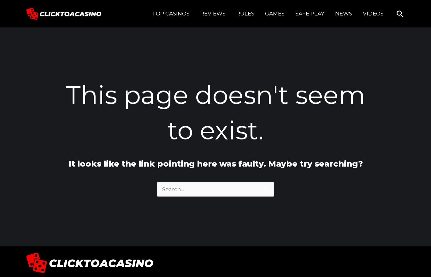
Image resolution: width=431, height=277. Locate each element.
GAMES (275, 13)
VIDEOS (373, 13)
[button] (400, 14)
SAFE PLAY (309, 13)
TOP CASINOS (171, 13)
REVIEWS (213, 13)
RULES (245, 13)
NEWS (343, 13)
